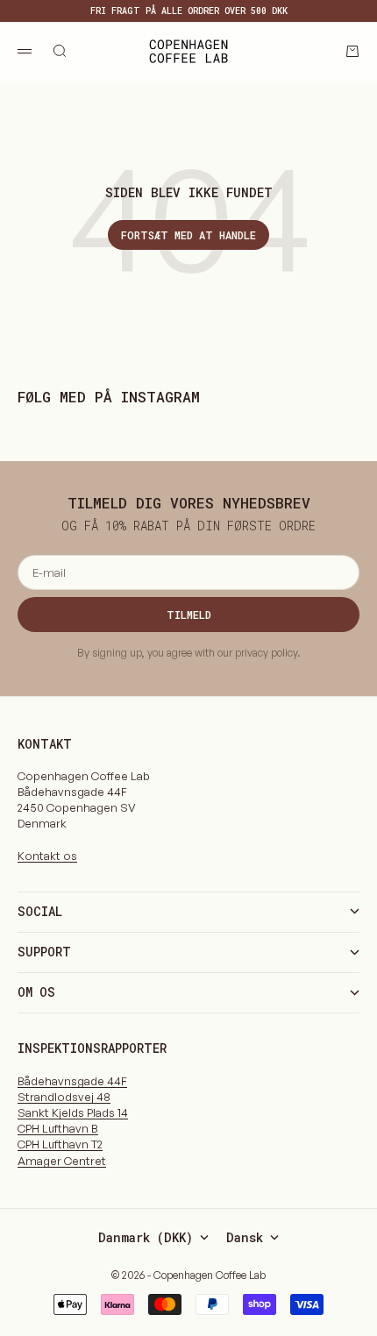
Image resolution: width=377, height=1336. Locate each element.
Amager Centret (62, 1161)
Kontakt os (47, 856)
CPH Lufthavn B (58, 1128)
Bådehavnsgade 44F (72, 1081)
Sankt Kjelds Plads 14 (73, 1112)
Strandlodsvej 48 (64, 1097)
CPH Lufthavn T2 (60, 1144)
